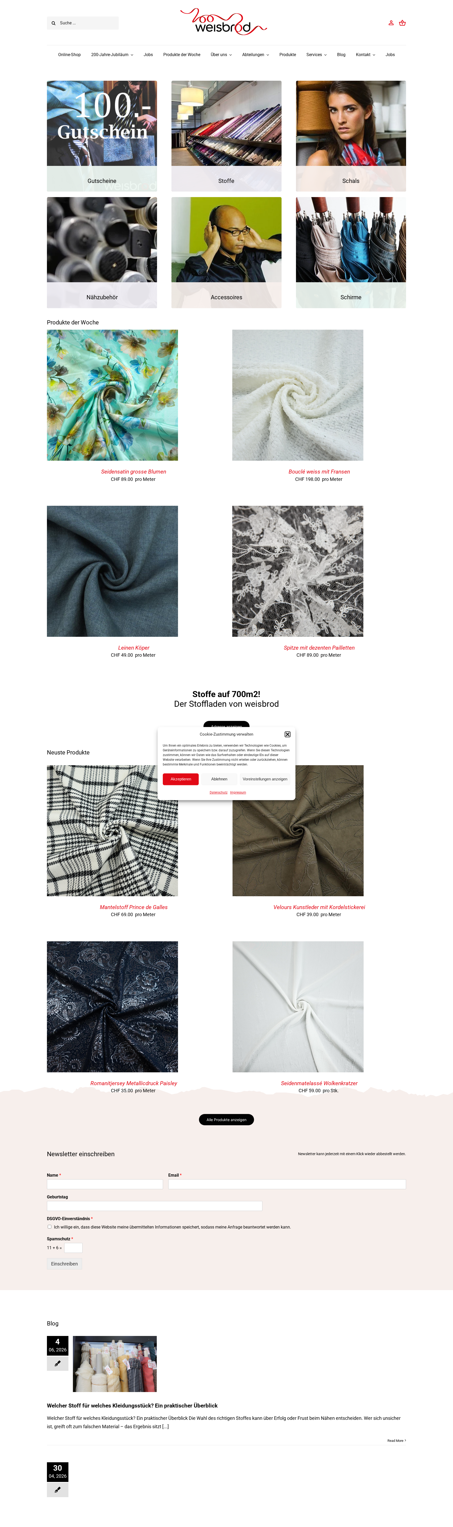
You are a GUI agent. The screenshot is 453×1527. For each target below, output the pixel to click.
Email (175, 1175)
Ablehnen (219, 779)
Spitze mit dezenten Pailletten (319, 648)
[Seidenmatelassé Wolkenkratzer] (298, 945)
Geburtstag (57, 1196)
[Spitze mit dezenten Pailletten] (297, 510)
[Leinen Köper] (112, 510)
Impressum (238, 792)
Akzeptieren (181, 779)
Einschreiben (64, 1264)
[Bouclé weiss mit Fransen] (297, 333)
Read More (395, 1441)
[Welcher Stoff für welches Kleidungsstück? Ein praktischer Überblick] (115, 1364)
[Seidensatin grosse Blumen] (112, 333)
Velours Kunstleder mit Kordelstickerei (319, 907)
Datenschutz (219, 792)
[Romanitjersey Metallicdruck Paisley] (112, 945)
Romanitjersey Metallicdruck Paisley (133, 1083)
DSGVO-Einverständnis (70, 1218)
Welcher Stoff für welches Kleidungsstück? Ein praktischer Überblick (132, 1406)
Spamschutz (60, 1238)
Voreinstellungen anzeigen (265, 779)
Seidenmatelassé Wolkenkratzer (319, 1083)
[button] (287, 734)
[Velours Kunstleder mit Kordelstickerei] (298, 769)
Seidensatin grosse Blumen (133, 472)
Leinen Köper (133, 648)
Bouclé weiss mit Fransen (319, 472)
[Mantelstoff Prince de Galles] (112, 769)
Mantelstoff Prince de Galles (134, 907)
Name (54, 1175)
